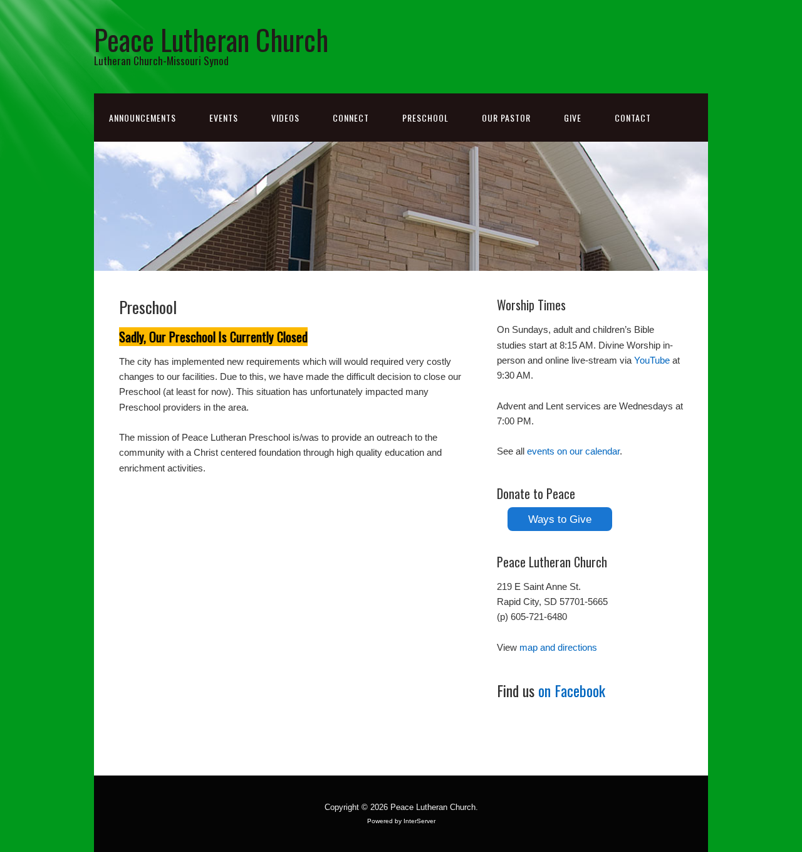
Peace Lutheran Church (211, 39)
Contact (633, 117)
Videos (285, 117)
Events (223, 117)
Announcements (142, 117)
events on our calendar (573, 451)
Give (572, 117)
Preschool (425, 117)
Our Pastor (506, 117)
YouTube (652, 360)
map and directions (558, 647)
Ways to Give (559, 519)
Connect (351, 117)
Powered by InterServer (401, 821)
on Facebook (571, 690)
